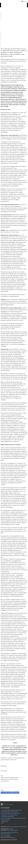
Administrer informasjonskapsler (9, 815)
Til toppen (14, 799)
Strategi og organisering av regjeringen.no (12, 810)
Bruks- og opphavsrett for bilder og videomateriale (13, 818)
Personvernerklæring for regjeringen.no (11, 813)
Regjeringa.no (9, 804)
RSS (3, 823)
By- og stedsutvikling (6, 792)
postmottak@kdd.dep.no (9, 837)
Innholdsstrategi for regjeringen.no (10, 811)
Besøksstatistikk (6, 819)
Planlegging (16, 792)
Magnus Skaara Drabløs (12, 830)
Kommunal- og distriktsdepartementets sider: (17, 826)
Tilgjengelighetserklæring (8, 816)
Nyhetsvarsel (5, 821)
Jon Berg (11, 828)
